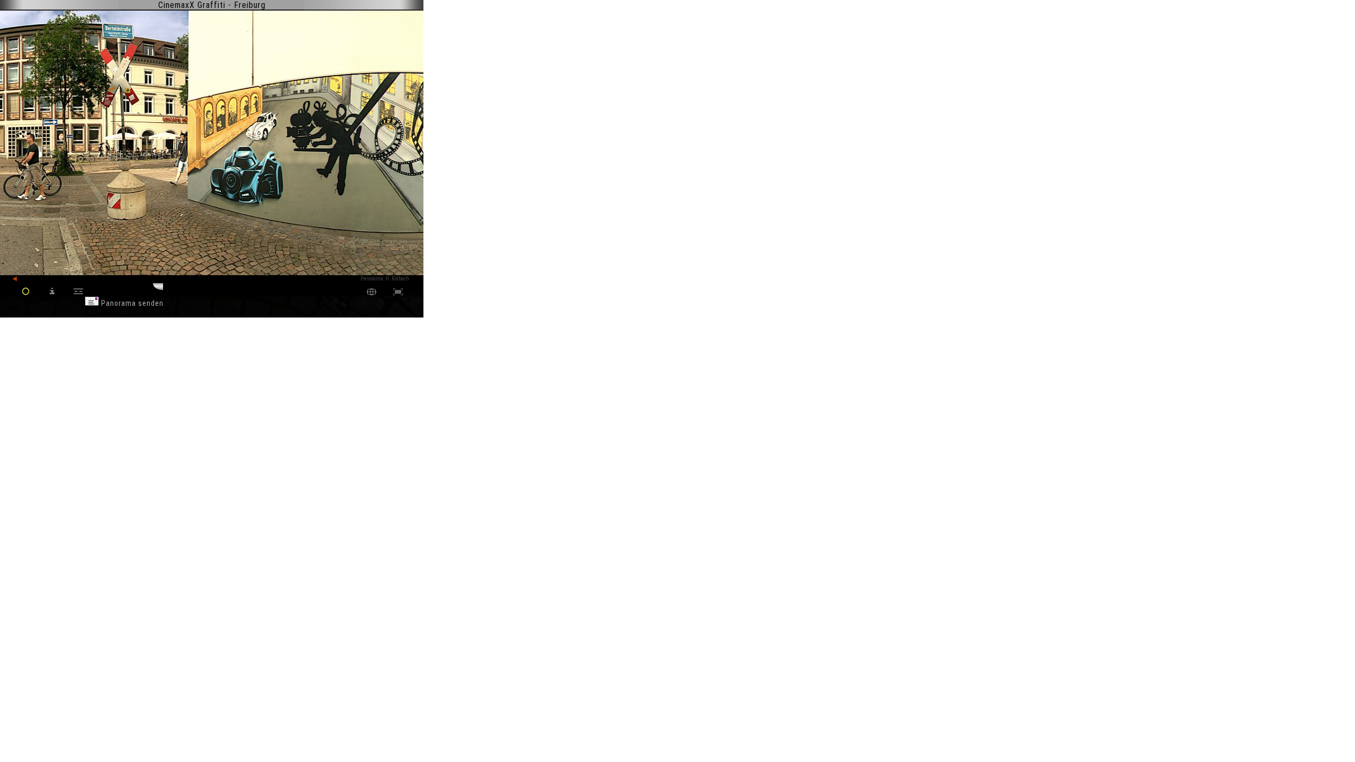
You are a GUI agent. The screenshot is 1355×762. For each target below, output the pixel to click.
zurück (27, 279)
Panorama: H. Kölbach (384, 279)
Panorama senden (131, 303)
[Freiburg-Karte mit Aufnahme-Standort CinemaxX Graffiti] (371, 293)
